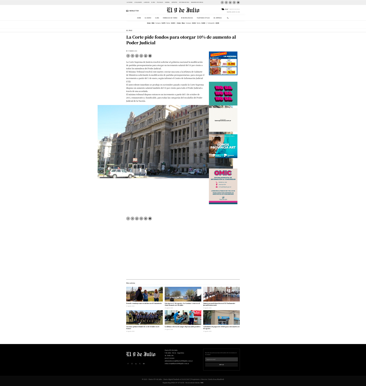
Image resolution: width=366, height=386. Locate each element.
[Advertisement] (165, 199)
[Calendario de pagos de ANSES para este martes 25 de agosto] (221, 317)
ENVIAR (221, 364)
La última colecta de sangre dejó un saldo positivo (182, 327)
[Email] (141, 56)
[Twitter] (234, 2)
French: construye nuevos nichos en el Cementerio (144, 303)
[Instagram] (226, 2)
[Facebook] (222, 2)
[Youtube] (238, 2)
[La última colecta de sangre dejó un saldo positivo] (183, 317)
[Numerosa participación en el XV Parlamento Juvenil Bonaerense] (221, 294)
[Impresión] (146, 56)
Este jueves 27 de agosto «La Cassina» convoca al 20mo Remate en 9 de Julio (182, 304)
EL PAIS (129, 30)
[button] (227, 18)
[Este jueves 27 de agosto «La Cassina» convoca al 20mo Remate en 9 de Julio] (183, 294)
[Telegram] (150, 56)
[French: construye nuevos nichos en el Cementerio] (144, 294)
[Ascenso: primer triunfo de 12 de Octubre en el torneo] (144, 317)
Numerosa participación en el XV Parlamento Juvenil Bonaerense (219, 304)
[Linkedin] (230, 2)
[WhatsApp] (137, 56)
